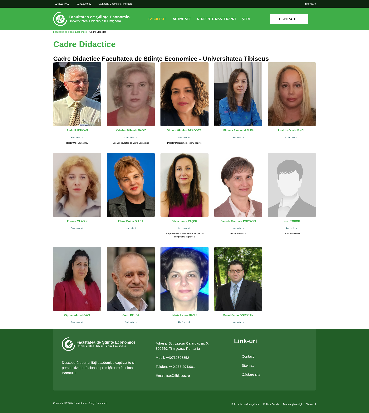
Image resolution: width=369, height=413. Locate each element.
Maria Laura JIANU (184, 315)
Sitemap (248, 365)
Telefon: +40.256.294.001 (175, 367)
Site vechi (311, 404)
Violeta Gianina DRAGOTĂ (184, 130)
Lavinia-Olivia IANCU (291, 130)
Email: (173, 376)
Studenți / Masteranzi (216, 19)
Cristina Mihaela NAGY (131, 130)
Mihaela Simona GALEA (238, 130)
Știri (246, 19)
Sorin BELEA (130, 315)
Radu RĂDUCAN (77, 130)
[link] (91, 18)
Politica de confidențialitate (245, 404)
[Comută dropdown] (170, 19)
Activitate (182, 19)
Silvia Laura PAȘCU (184, 221)
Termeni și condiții (292, 404)
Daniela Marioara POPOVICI (238, 221)
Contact (287, 19)
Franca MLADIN (77, 221)
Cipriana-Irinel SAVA (77, 315)
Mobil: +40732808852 (172, 358)
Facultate (157, 19)
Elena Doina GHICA (130, 221)
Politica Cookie (271, 404)
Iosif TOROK (292, 221)
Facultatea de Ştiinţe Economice (70, 32)
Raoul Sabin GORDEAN (238, 315)
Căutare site (251, 374)
